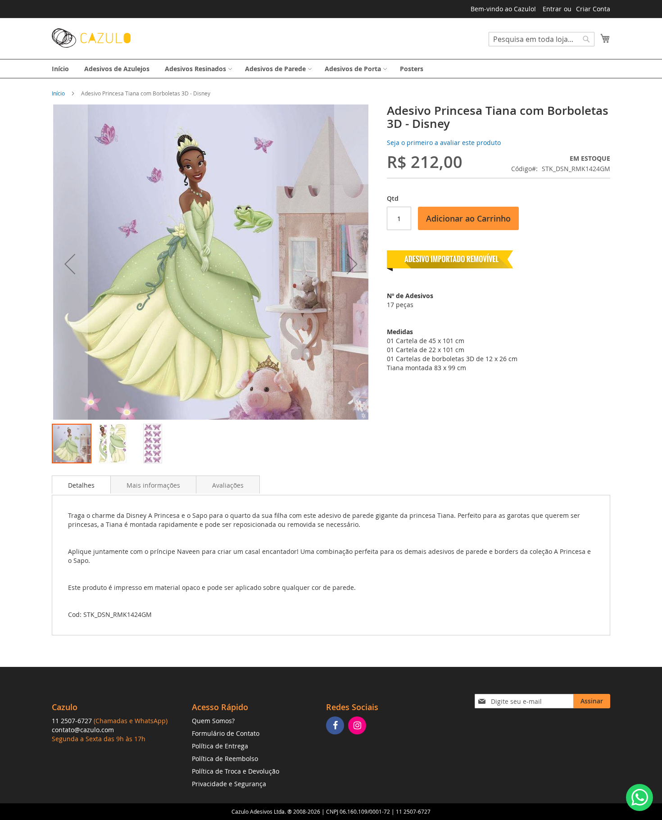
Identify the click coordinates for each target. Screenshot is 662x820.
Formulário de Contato (225, 733)
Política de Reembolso (225, 758)
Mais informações (153, 485)
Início (58, 93)
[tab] (81, 485)
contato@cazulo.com (83, 729)
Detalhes (81, 485)
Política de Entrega (220, 746)
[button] (70, 263)
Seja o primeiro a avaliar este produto (444, 142)
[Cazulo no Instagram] (358, 726)
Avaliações (228, 485)
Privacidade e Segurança (229, 783)
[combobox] (541, 39)
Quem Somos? (213, 720)
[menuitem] (60, 68)
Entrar (552, 9)
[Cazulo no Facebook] (336, 726)
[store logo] (91, 38)
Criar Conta (593, 9)
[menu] (331, 68)
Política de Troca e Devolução (235, 771)
